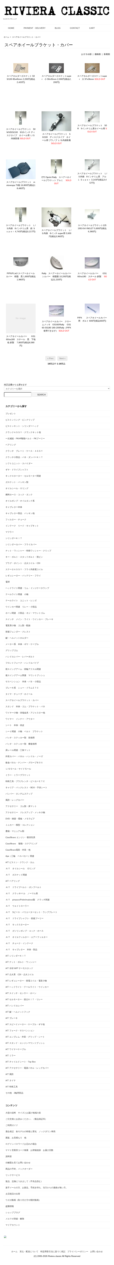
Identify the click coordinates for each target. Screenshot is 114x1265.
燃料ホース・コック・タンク (19, 494)
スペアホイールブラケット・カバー (26, 37)
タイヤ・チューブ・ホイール (19, 694)
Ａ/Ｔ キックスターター (17, 924)
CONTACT (75, 28)
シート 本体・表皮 (14, 725)
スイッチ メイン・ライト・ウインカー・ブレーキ (29, 619)
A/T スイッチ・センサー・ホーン (20, 993)
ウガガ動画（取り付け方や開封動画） (23, 1200)
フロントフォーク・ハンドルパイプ (22, 663)
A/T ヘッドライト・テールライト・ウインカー (27, 987)
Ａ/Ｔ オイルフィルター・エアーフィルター (26, 937)
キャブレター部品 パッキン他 (20, 513)
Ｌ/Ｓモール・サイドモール (18, 769)
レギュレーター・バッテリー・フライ (23, 575)
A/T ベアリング (12, 881)
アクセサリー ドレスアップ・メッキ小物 (25, 812)
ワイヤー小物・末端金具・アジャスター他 (25, 713)
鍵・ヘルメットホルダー (16, 638)
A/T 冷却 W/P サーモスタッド (19, 968)
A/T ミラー (10, 1055)
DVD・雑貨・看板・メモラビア (20, 818)
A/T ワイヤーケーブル (15, 1049)
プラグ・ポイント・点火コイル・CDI (22, 563)
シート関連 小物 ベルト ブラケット (24, 731)
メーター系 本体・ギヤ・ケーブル (22, 644)
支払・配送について (29, 1251)
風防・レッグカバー (14, 800)
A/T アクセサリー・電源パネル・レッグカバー (27, 1068)
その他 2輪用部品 (14, 1093)
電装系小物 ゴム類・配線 (17, 625)
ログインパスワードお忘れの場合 (21, 1144)
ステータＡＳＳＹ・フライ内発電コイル (25, 569)
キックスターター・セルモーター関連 (23, 476)
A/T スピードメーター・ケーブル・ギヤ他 (25, 1024)
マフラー (9, 532)
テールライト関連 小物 (16, 594)
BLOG (58, 28)
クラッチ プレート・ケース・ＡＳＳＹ (24, 451)
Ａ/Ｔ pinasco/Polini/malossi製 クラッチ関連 (27, 899)
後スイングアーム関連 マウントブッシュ (25, 675)
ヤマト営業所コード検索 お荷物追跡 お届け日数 (29, 1150)
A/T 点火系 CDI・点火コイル (19, 974)
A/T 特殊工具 (11, 1086)
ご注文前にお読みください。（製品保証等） (26, 1119)
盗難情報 (9, 1206)
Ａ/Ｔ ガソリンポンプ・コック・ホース (24, 931)
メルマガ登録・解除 (14, 1219)
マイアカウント (12, 1225)
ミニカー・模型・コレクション (20, 825)
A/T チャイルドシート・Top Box (20, 1062)
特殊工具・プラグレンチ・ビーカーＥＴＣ (25, 781)
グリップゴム (11, 650)
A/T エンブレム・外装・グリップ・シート (25, 1037)
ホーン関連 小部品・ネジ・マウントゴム (25, 613)
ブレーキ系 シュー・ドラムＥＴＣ (22, 688)
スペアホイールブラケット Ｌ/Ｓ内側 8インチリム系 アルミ (92, 176)
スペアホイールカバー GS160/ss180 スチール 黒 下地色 (20, 339)
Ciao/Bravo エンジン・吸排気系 (20, 837)
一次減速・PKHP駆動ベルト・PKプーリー (25, 438)
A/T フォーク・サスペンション (19, 1030)
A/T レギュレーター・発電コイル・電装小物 (26, 981)
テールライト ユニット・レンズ (21, 600)
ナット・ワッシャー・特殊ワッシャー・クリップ (28, 550)
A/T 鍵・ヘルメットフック (17, 1012)
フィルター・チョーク (15, 519)
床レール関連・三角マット (17, 750)
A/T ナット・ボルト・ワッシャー (20, 962)
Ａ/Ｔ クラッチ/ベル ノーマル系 (21, 893)
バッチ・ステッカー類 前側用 (20, 737)
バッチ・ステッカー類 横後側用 (21, 744)
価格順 (98, 54)
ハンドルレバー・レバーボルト (20, 656)
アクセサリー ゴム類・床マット (21, 806)
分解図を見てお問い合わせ (17, 1162)
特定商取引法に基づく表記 (52, 1251)
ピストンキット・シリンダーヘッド (22, 426)
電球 (7, 582)
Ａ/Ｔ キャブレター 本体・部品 (21, 949)
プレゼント (10, 413)
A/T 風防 (9, 1074)
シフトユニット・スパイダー (19, 463)
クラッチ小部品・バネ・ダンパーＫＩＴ (24, 457)
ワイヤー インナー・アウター (20, 719)
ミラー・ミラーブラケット (17, 775)
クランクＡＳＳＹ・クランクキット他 (23, 432)
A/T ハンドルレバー (14, 1005)
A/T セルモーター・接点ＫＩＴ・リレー (24, 999)
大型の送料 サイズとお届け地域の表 (23, 1113)
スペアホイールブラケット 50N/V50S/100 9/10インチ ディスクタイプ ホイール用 (20, 132)
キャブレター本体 (13, 507)
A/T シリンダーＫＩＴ (15, 956)
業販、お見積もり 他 (15, 1137)
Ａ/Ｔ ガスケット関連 (16, 875)
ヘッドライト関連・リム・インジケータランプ (27, 588)
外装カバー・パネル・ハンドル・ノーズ (24, 756)
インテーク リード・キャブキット (22, 526)
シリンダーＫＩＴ (13, 538)
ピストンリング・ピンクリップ (20, 420)
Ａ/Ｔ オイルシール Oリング (20, 868)
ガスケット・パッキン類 (16, 482)
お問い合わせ (96, 1251)
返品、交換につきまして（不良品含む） (24, 1181)
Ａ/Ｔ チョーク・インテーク (19, 943)
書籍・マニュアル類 (14, 831)
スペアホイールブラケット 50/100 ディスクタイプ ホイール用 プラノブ (56, 137)
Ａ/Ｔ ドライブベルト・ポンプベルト (23, 887)
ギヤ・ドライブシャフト (16, 469)
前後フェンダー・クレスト (17, 631)
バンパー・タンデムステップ (19, 794)
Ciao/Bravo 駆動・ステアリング (21, 843)
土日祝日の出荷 (12, 1194)
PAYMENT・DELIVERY (34, 28)
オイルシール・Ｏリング (16, 488)
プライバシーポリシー (77, 1251)
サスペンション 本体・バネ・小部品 (23, 681)
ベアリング (10, 445)
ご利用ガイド (11, 1125)
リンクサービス (12, 1175)
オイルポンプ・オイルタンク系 (20, 501)
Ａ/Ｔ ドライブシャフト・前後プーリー (24, 918)
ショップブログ (12, 1212)
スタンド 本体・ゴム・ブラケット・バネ (25, 706)
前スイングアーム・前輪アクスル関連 (23, 669)
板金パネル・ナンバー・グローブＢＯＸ (24, 762)
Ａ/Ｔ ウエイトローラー (17, 906)
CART (92, 28)
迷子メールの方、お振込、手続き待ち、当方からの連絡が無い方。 (36, 1187)
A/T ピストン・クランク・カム (19, 862)
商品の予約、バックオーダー (19, 1169)
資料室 (8, 1156)
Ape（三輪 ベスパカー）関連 (19, 856)
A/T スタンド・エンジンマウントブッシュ (25, 1043)
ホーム (6, 37)
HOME (11, 28)
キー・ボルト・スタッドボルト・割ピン (24, 557)
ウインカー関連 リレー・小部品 (21, 607)
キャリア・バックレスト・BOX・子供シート (26, 787)
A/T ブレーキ (11, 1018)
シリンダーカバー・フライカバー (21, 544)
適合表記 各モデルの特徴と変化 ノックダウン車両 (30, 1131)
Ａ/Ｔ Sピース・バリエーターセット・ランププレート (31, 912)
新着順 (107, 54)
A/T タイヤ (10, 1080)
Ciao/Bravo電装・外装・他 (17, 850)
